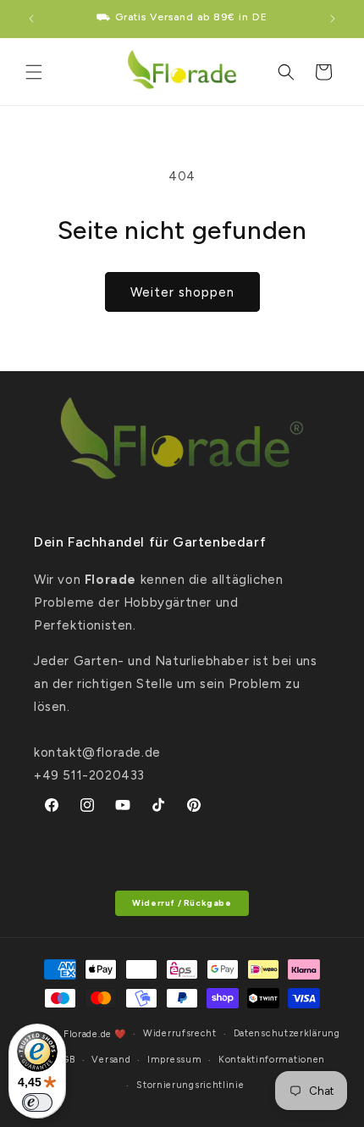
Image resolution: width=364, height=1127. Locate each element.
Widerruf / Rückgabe (181, 902)
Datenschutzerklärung (287, 1033)
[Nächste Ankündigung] (332, 18)
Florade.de (87, 1034)
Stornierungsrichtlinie (190, 1085)
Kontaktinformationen (271, 1059)
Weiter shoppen (182, 292)
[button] (33, 72)
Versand (110, 1059)
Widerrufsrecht (180, 1033)
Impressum (174, 1059)
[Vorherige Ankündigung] (31, 18)
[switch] (37, 1102)
